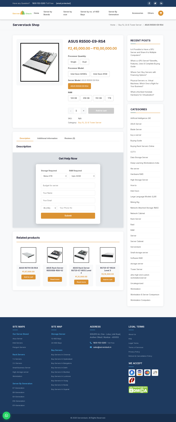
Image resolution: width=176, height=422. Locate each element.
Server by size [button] (67, 13)
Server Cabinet (137, 241)
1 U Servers (17, 359)
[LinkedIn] (161, 3)
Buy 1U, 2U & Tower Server (130, 25)
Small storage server (139, 252)
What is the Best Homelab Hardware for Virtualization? (142, 93)
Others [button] (151, 13)
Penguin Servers (19, 347)
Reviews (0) (70, 138)
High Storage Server (139, 180)
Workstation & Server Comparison (145, 294)
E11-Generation (19, 405)
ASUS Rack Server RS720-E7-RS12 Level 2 (81, 270)
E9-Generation (18, 397)
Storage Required (49, 171)
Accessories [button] (137, 13)
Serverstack (136, 247)
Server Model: (83, 80)
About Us (132, 334)
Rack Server (136, 219)
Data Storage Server (139, 157)
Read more (54, 279)
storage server (137, 264)
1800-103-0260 (38, 3)
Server (133, 236)
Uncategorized (137, 283)
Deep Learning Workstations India (145, 163)
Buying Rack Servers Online (142, 146)
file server (135, 168)
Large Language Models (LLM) (144, 196)
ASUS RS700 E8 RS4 (28, 268)
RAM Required (75, 171)
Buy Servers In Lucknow (61, 376)
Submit (68, 216)
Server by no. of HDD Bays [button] (90, 13)
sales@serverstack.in (102, 347)
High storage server (21, 372)
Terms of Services (136, 347)
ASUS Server (136, 124)
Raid (132, 224)
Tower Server (136, 269)
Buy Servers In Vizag (59, 381)
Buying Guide (136, 141)
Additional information (47, 138)
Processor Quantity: (77, 56)
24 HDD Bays (56, 343)
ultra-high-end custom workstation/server (140, 276)
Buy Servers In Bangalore (61, 363)
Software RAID (137, 258)
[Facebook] (149, 3)
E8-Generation (18, 392)
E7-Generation (18, 388)
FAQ (130, 339)
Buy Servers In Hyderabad (61, 359)
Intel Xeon (135, 191)
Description (25, 138)
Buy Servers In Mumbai (60, 372)
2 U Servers (17, 363)
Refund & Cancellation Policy (140, 356)
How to (134, 185)
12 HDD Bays (56, 339)
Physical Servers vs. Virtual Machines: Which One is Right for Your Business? (144, 83)
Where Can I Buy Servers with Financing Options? (143, 73)
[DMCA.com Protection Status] (138, 392)
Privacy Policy (134, 352)
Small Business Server (21, 368)
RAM (132, 230)
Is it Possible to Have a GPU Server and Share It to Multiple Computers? (143, 52)
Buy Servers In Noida (59, 385)
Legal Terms (134, 343)
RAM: (70, 92)
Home (36, 13)
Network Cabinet (138, 213)
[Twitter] (155, 3)
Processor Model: (76, 68)
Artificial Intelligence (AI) (141, 118)
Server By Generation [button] (114, 13)
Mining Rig (135, 202)
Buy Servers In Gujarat (60, 389)
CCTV (133, 152)
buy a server (136, 135)
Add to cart (101, 111)
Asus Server (17, 339)
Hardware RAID (137, 174)
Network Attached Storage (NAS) (145, 208)
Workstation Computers (140, 300)
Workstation (136, 289)
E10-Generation (19, 401)
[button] (160, 13)
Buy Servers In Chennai (60, 355)
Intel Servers (18, 343)
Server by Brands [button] (48, 13)
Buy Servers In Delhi (59, 368)
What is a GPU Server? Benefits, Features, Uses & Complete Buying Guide (145, 64)
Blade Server (136, 129)
